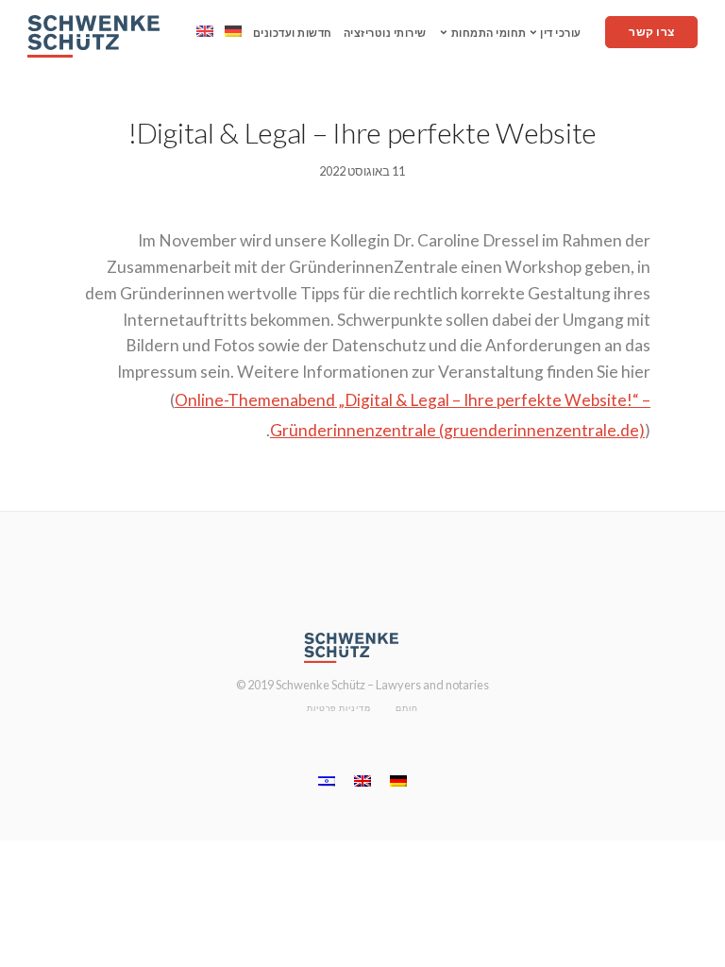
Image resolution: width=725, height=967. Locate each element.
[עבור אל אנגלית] (204, 31)
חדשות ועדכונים (292, 32)
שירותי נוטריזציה (385, 32)
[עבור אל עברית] (327, 780)
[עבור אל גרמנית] (233, 31)
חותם (407, 708)
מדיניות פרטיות (339, 708)
